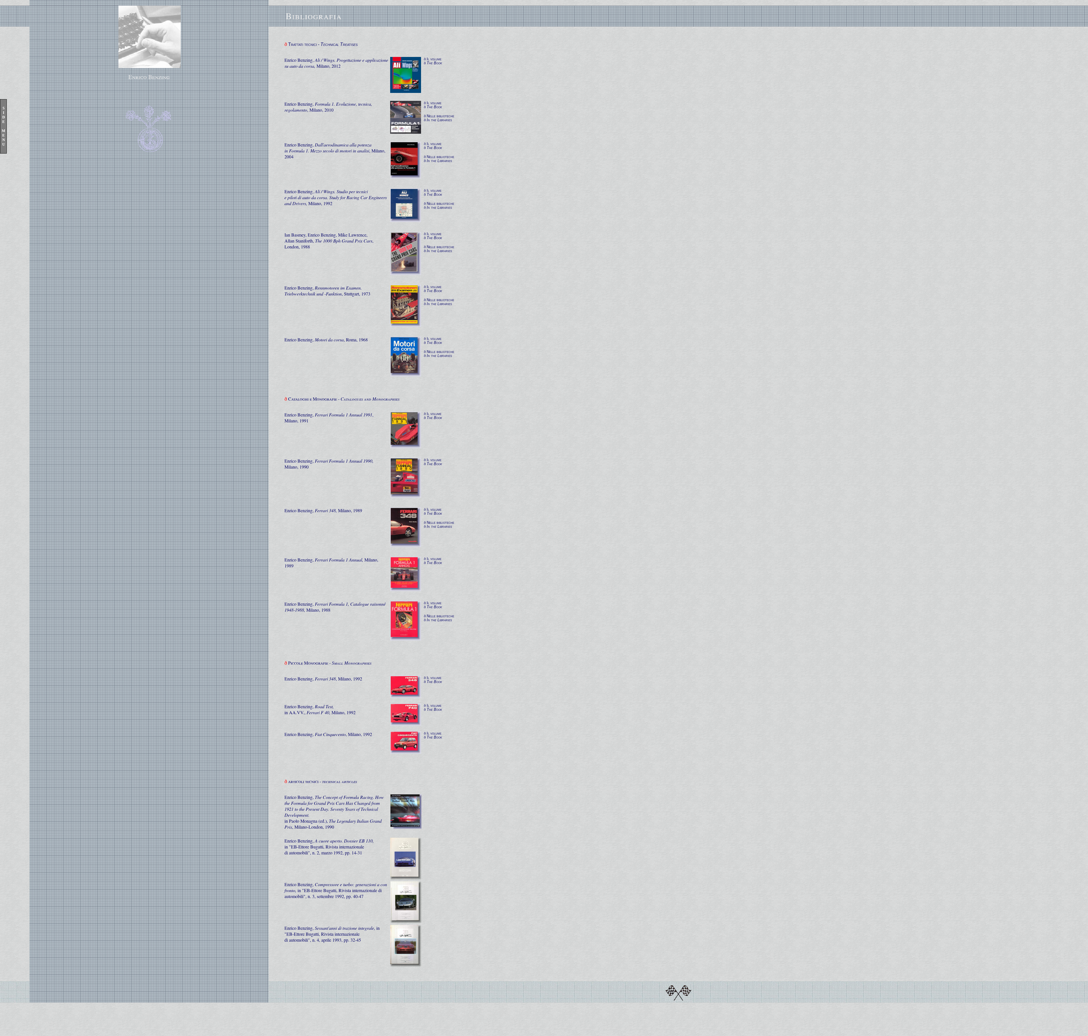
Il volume (434, 59)
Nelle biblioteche (440, 116)
